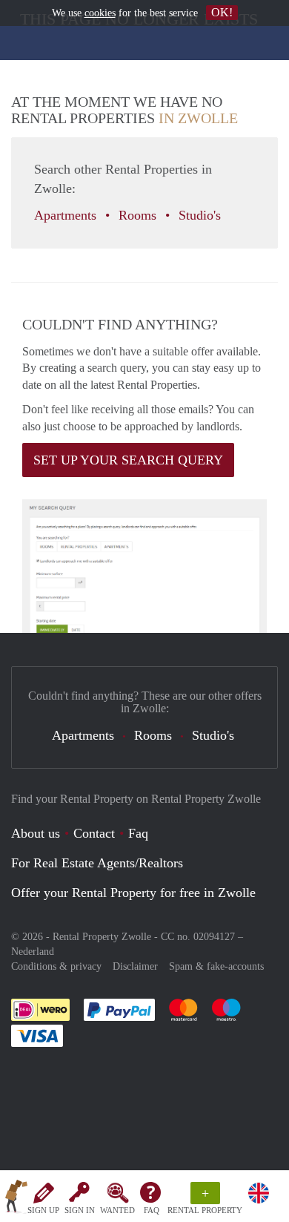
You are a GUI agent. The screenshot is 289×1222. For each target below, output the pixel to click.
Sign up (43, 1210)
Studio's (202, 215)
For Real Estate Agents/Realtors (97, 862)
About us (35, 833)
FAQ (151, 1210)
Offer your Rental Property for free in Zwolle (133, 892)
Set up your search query (128, 460)
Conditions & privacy (56, 966)
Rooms (139, 215)
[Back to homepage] (16, 1199)
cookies (100, 13)
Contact (94, 833)
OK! (222, 12)
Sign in (79, 1210)
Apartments (67, 215)
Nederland (32, 951)
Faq (138, 833)
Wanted (117, 1210)
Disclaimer (135, 966)
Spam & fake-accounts (216, 966)
